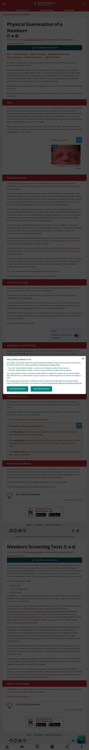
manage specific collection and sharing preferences (64, 383)
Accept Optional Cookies (17, 389)
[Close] (82, 358)
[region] (44, 375)
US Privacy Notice (31, 365)
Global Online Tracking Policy (50, 365)
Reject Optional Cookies (41, 389)
